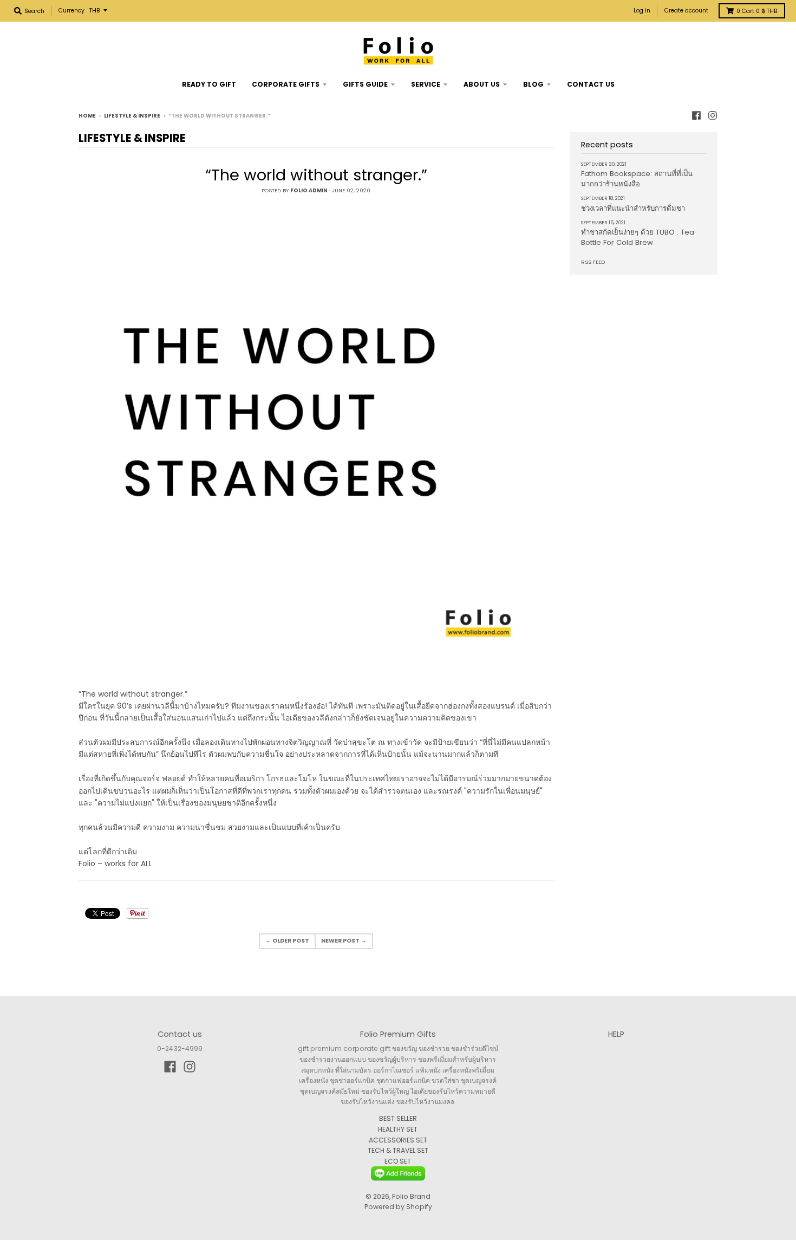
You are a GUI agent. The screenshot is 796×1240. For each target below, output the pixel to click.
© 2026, (379, 1196)
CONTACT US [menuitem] (591, 84)
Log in (642, 11)
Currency (71, 11)
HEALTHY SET (397, 1129)
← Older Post (287, 941)
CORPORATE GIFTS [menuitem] (285, 84)
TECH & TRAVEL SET (398, 1150)
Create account (686, 11)
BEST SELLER (398, 1118)
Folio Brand (411, 1196)
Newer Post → (344, 941)
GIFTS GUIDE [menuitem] (365, 84)
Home (87, 115)
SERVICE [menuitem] (425, 84)
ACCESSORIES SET (398, 1140)
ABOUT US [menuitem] (482, 84)
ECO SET (397, 1161)
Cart (757, 11)
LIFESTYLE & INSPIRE (132, 115)
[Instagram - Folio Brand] (712, 115)
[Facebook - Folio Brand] (696, 115)
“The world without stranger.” (316, 175)
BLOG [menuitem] (533, 84)
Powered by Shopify (398, 1206)
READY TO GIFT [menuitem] (209, 84)
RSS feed (593, 261)
